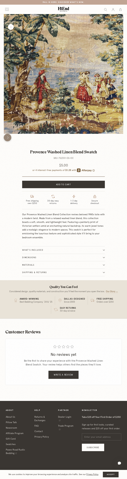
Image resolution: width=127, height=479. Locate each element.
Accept (110, 474)
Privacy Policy (41, 436)
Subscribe (93, 447)
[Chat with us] (119, 463)
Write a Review (63, 375)
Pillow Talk (11, 422)
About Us (10, 416)
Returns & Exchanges (39, 418)
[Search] (105, 9)
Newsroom (11, 427)
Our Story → (112, 291)
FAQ (36, 425)
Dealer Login (64, 416)
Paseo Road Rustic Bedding (15, 451)
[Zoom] (11, 27)
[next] (7, 137)
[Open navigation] (7, 9)
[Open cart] (120, 9)
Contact (38, 431)
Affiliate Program (14, 433)
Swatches (11, 444)
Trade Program (65, 425)
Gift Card (11, 438)
